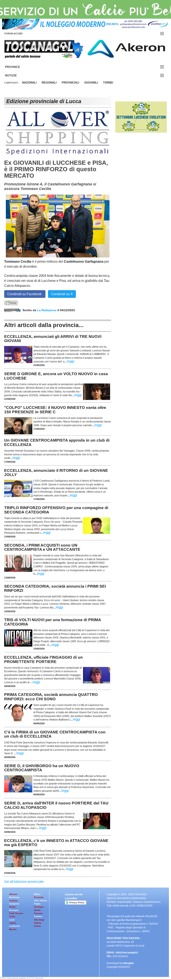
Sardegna (39, 907)
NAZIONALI (29, 82)
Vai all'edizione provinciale (24, 881)
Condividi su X (62, 294)
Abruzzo (13, 894)
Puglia (37, 904)
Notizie (16, 75)
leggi (70, 361)
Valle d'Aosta (40, 900)
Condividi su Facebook (24, 294)
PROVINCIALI (70, 82)
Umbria (37, 923)
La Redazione (47, 310)
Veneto (37, 926)
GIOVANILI (91, 82)
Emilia (12, 907)
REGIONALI (49, 82)
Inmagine (128, 963)
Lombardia (14, 926)
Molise (37, 894)
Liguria (12, 923)
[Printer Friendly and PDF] (11, 302)
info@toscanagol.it (127, 952)
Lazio (12, 920)
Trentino (38, 916)
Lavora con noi (73, 894)
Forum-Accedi (18, 33)
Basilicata (14, 897)
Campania (14, 904)
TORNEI (108, 82)
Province (17, 67)
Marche (13, 929)
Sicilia (37, 910)
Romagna (14, 910)
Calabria (13, 900)
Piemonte (39, 897)
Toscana (38, 913)
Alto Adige (39, 920)
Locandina (71, 898)
